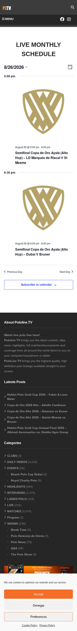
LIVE (10, 505)
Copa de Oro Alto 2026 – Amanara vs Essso (37, 411)
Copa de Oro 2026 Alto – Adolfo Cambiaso (36, 405)
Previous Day (14, 271)
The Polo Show (21, 554)
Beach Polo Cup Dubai (27, 474)
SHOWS (12, 523)
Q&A (14, 548)
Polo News (18, 542)
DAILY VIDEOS (17, 462)
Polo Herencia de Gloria (27, 536)
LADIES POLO (17, 499)
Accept (38, 594)
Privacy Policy (47, 625)
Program (13, 517)
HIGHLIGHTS (16, 486)
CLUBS (12, 455)
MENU (9, 19)
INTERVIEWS (16, 492)
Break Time (18, 529)
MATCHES (14, 511)
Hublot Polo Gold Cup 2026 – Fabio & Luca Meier (37, 397)
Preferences (38, 616)
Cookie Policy (29, 625)
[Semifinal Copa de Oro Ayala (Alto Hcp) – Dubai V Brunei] (44, 208)
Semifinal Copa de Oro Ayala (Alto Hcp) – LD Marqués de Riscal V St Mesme (41, 157)
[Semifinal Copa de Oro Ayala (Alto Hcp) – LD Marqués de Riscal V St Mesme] (44, 112)
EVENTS (12, 468)
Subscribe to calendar (36, 284)
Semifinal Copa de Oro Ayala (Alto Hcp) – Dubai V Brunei (41, 252)
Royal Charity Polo (24, 480)
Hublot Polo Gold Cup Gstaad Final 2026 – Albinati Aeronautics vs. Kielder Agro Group (37, 430)
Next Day (65, 271)
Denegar (38, 605)
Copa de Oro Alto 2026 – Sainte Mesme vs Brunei (36, 419)
